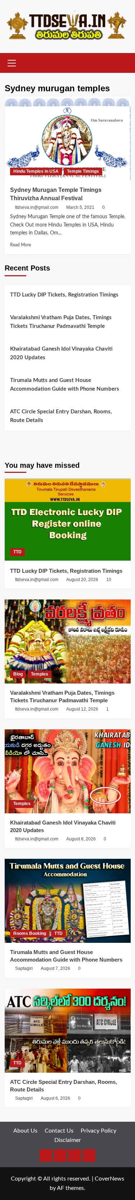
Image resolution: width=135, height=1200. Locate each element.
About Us (25, 1131)
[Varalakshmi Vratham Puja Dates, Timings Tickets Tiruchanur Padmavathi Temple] (68, 641)
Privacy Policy (98, 1131)
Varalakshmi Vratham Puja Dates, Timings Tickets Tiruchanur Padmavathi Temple (61, 322)
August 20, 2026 (82, 579)
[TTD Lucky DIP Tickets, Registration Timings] (68, 520)
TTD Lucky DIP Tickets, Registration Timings (64, 295)
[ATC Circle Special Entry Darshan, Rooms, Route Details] (68, 1031)
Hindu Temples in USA (36, 171)
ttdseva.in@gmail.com (36, 207)
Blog (18, 674)
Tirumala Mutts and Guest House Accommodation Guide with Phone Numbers (64, 385)
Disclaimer (67, 1140)
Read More (20, 245)
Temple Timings (83, 171)
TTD (17, 551)
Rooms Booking (29, 933)
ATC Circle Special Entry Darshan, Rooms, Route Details (61, 416)
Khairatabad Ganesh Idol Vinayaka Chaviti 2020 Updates (61, 353)
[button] (12, 62)
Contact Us (59, 1131)
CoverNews (109, 1179)
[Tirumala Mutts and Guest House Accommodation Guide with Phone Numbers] (68, 901)
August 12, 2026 (82, 709)
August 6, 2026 (55, 1098)
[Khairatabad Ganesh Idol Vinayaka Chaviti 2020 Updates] (68, 771)
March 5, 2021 (80, 207)
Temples (39, 674)
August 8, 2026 (81, 838)
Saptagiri (24, 968)
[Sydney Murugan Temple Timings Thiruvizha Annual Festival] (68, 139)
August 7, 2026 (55, 968)
